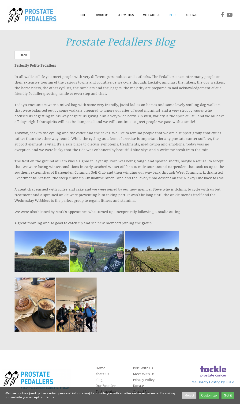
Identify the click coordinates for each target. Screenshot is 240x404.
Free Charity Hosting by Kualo (212, 382)
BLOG (172, 15)
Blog (99, 379)
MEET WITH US (151, 15)
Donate (138, 385)
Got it (228, 395)
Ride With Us (143, 368)
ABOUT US (102, 15)
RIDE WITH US (126, 15)
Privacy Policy (144, 379)
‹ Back (22, 55)
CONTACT (192, 15)
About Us (102, 374)
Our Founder (106, 385)
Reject (189, 395)
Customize (209, 395)
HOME (82, 15)
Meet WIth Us (143, 374)
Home (100, 368)
